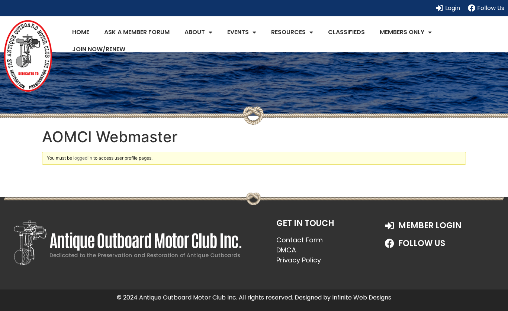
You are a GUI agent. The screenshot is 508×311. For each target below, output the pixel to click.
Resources (288, 32)
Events (238, 32)
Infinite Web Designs (361, 297)
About (194, 32)
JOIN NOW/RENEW (98, 49)
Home (80, 32)
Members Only (402, 32)
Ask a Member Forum (137, 32)
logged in (82, 158)
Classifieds (346, 32)
